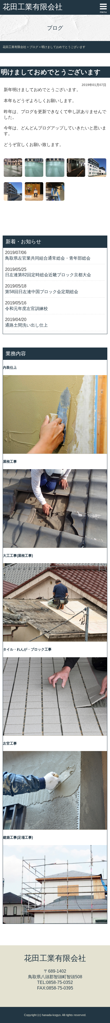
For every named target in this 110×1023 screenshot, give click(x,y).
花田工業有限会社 (32, 7)
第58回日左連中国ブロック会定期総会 (41, 291)
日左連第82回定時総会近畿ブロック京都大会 (48, 274)
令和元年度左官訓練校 (26, 308)
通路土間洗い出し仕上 (26, 325)
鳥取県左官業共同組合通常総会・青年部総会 (48, 258)
